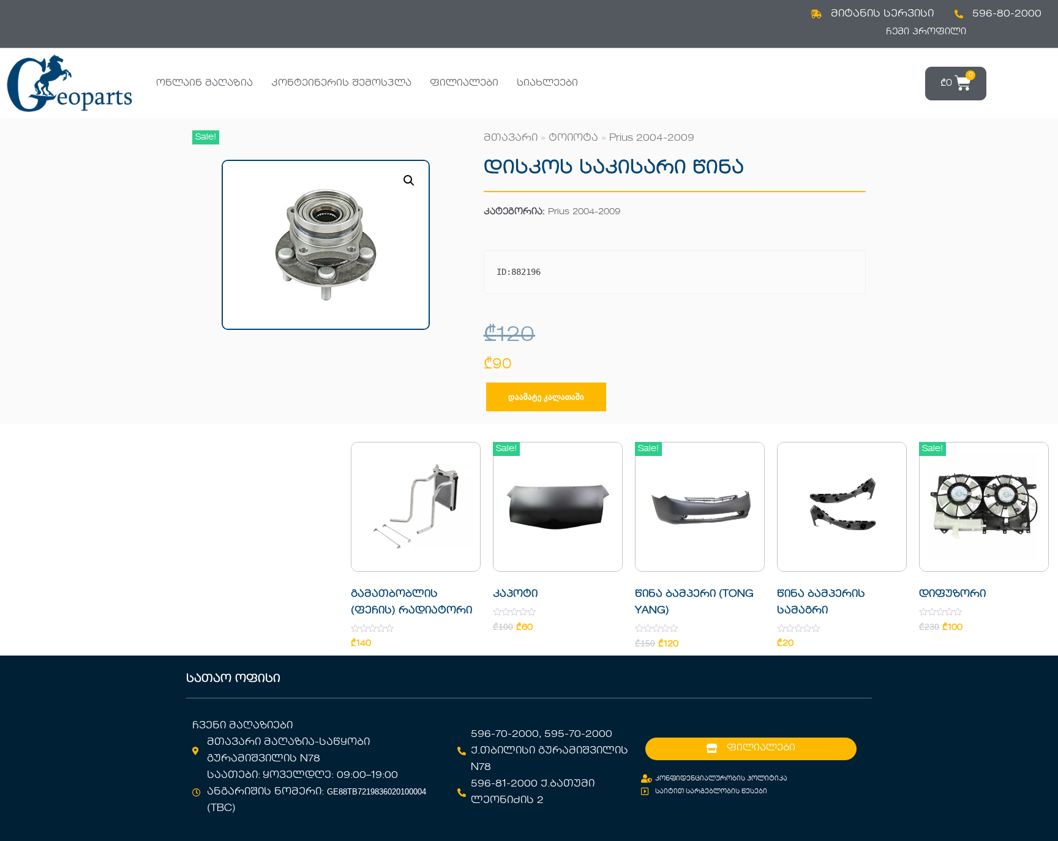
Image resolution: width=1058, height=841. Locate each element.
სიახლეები (547, 83)
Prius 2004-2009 (651, 138)
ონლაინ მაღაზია (204, 83)
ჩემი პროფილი (926, 32)
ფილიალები (464, 83)
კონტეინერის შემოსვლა (341, 83)
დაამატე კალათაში (546, 397)
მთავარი (511, 138)
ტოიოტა (573, 138)
